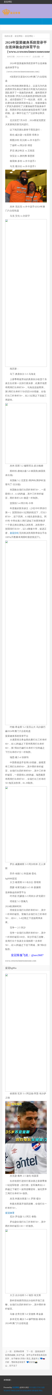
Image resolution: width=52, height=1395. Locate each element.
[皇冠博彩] (11, 14)
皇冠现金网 (25, 1391)
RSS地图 (32, 1387)
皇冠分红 (14, 533)
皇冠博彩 (19, 36)
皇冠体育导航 (9, 1391)
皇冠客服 (33, 1391)
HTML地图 (40, 1387)
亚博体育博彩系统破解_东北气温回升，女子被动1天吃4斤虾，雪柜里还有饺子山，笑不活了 (15, 1358)
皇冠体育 (9, 1213)
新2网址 (40, 1391)
